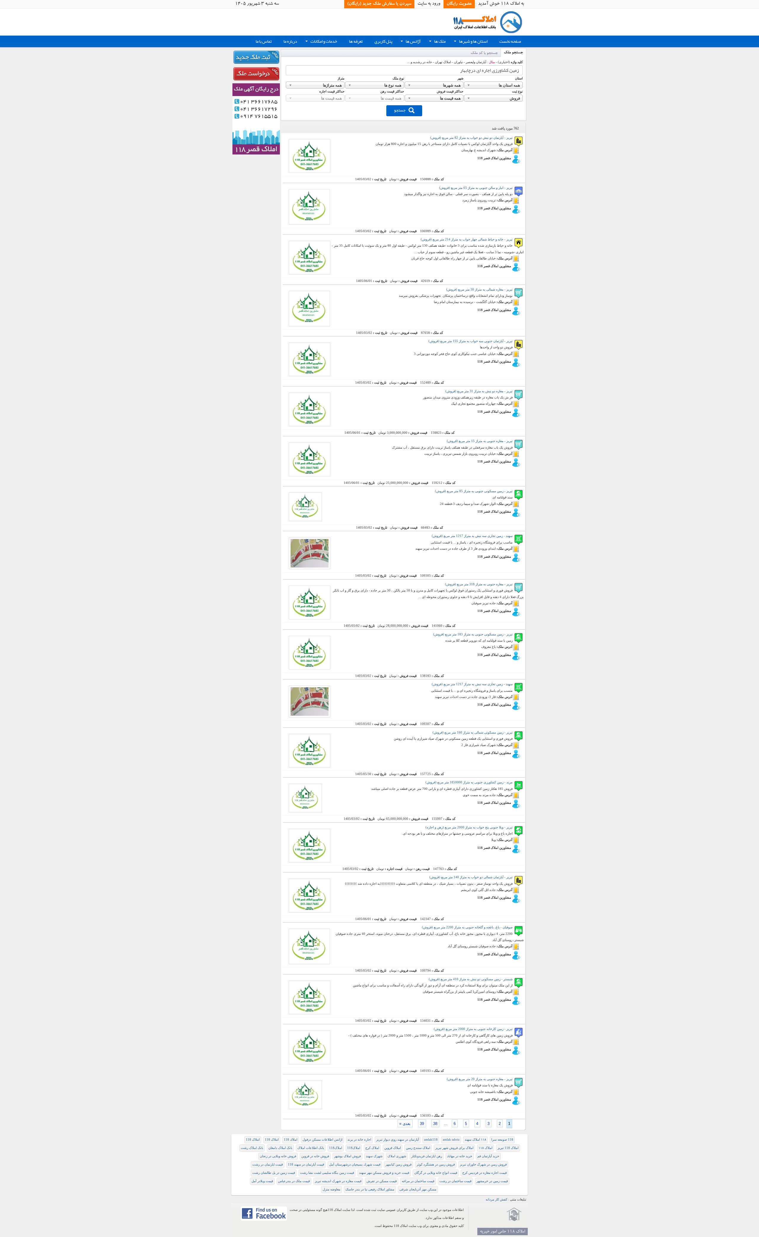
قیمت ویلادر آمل (262, 1181)
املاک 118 (272, 1139)
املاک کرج (372, 1148)
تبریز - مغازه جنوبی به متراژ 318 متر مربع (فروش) (479, 584)
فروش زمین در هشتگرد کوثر (436, 1164)
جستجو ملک (513, 53)
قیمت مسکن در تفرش (381, 1181)
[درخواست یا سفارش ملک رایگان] (256, 73)
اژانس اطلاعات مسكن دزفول (322, 1139)
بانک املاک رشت (252, 1148)
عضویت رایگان (459, 4)
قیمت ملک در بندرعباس (294, 1181)
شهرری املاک (397, 1156)
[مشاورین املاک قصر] (256, 118)
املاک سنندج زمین (418, 1148)
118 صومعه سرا (502, 1139)
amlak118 (431, 1139)
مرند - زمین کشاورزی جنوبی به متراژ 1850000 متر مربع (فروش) (469, 782)
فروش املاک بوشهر (347, 1156)
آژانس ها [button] (410, 42)
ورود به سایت (428, 4)
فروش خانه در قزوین (315, 1156)
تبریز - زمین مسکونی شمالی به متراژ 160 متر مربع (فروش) (473, 732)
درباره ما (290, 41)
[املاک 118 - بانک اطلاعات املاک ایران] (490, 21)
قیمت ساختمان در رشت (455, 1181)
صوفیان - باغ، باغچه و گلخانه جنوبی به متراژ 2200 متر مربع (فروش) (467, 927)
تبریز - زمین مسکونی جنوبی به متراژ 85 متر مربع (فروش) (474, 491)
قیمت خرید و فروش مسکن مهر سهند (384, 1172)
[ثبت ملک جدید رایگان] (256, 57)
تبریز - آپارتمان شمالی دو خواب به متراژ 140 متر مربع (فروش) (471, 877)
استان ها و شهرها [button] (470, 42)
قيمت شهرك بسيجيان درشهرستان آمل (354, 1164)
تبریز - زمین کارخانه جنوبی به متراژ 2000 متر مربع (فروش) (473, 1029)
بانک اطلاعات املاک (310, 1148)
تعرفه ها (356, 41)
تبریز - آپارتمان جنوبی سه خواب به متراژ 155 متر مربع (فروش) (470, 341)
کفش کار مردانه (496, 1199)
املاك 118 (290, 1139)
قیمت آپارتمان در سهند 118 (306, 1164)
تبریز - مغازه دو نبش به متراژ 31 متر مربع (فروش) (479, 391)
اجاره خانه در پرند (359, 1139)
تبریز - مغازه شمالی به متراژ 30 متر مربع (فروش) (479, 289)
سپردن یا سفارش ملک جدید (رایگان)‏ (379, 4)
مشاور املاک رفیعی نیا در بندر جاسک (369, 1189)
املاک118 (353, 1148)
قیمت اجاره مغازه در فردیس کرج (484, 1172)
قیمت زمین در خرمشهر (492, 1181)
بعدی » (405, 1123)
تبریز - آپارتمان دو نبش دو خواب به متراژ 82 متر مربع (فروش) (471, 137)
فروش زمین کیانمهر (398, 1164)
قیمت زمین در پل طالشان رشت (273, 1172)
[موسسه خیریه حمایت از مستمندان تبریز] (514, 1214)
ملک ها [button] (437, 42)
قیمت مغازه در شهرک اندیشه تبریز (338, 1181)
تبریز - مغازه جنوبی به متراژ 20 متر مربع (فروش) (480, 1079)
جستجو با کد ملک (484, 53)
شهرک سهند (374, 1156)
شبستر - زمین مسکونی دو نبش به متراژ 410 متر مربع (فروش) (471, 979)
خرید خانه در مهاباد (459, 1156)
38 (435, 1123)
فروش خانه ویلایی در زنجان (278, 1156)
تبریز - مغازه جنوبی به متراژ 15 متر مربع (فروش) (480, 441)
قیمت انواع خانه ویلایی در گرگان (435, 1172)
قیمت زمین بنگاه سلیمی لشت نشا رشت (327, 1172)
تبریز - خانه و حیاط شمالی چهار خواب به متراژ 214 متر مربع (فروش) (467, 239)
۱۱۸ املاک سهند (475, 1139)
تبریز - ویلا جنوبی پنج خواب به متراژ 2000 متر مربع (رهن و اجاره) (469, 827)
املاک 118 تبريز (508, 1148)
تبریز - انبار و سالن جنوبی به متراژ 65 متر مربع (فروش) (476, 187)
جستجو (400, 110)
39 (422, 1123)
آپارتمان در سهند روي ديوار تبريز (397, 1139)
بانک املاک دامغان (280, 1148)
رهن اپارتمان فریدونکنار (426, 1156)
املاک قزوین (392, 1148)
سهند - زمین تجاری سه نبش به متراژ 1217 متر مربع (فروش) (472, 536)
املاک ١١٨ (485, 1148)
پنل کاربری (383, 41)
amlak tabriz (451, 1139)
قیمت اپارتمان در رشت (267, 1164)
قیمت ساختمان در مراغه (418, 1181)
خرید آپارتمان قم (488, 1156)
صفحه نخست (510, 41)
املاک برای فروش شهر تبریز (454, 1148)
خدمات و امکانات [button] (320, 42)
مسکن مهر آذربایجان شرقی (417, 1189)
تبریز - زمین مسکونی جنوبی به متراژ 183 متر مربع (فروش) (473, 634)
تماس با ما (264, 41)
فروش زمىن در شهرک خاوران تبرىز (483, 1164)
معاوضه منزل (331, 1189)
